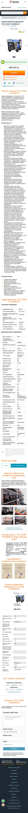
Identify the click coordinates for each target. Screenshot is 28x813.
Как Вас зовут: (7, 735)
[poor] (7, 732)
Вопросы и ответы (14, 785)
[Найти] (25, 13)
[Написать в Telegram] (5, 83)
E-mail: (5, 741)
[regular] (10, 732)
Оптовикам (14, 782)
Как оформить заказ (14, 803)
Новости (14, 779)
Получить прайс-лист (10, 79)
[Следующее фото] (27, 45)
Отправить (14, 748)
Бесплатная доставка (14, 767)
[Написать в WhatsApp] (9, 83)
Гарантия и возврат (14, 791)
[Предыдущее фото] (1, 45)
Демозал (14, 794)
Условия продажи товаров (14, 806)
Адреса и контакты (22, 7)
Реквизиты (14, 788)
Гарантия (14, 770)
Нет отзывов (13, 25)
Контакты (14, 797)
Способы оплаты (14, 800)
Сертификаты (14, 773)
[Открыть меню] (2, 2)
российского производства (14, 692)
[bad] (5, 732)
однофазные (19, 689)
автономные (14, 684)
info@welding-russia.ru (11, 77)
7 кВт (7, 684)
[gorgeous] (16, 732)
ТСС (21, 684)
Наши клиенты (14, 776)
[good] (13, 732)
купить (14, 73)
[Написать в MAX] (13, 83)
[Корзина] (25, 2)
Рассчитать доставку (19, 465)
